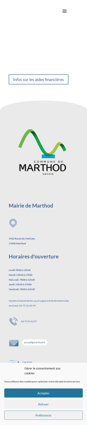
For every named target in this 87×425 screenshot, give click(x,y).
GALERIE (27, 362)
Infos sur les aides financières (38, 79)
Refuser (43, 404)
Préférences (43, 415)
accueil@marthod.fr (34, 342)
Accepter (43, 393)
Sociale (19, 23)
